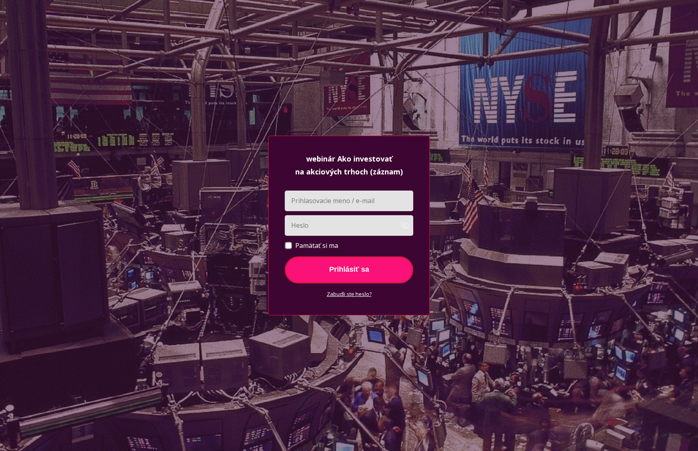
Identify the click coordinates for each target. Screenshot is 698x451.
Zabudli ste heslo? (349, 294)
